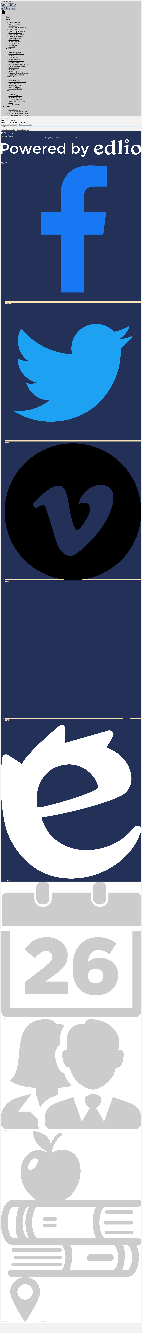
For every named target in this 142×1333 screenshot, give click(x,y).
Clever (11, 103)
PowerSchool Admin (15, 97)
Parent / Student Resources (17, 34)
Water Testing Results (15, 89)
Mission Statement (14, 22)
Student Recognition (15, 41)
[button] (8, 19)
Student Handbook (14, 59)
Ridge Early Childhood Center (18, 111)
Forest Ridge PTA (14, 80)
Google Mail (12, 94)
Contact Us (12, 47)
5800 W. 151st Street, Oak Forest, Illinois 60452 (15, 138)
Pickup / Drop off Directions (17, 27)
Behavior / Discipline (15, 38)
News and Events (14, 43)
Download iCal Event (25, 125)
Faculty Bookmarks (14, 104)
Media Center (13, 29)
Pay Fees (11, 55)
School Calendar (14, 71)
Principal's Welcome (15, 24)
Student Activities (14, 40)
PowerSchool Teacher (15, 96)
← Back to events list (8, 130)
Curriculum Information (16, 36)
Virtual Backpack (14, 62)
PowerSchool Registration (16, 54)
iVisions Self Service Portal (17, 101)
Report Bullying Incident (16, 75)
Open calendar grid (23, 130)
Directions (43, 1321)
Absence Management (15, 99)
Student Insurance (14, 68)
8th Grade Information (15, 33)
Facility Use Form (14, 87)
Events (3, 126)
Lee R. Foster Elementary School (19, 115)
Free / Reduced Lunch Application (19, 64)
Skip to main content (7, 1)
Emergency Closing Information (18, 73)
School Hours (13, 26)
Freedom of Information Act (17, 82)
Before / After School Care (17, 66)
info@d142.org (84, 138)
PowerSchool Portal (15, 52)
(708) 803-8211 (71, 138)
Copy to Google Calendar (9, 125)
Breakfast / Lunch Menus (16, 61)
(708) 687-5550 (40, 138)
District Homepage (14, 110)
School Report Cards (15, 85)
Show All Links (5, 161)
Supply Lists (12, 69)
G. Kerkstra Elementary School (18, 113)
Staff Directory (13, 45)
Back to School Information (17, 31)
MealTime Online (14, 57)
